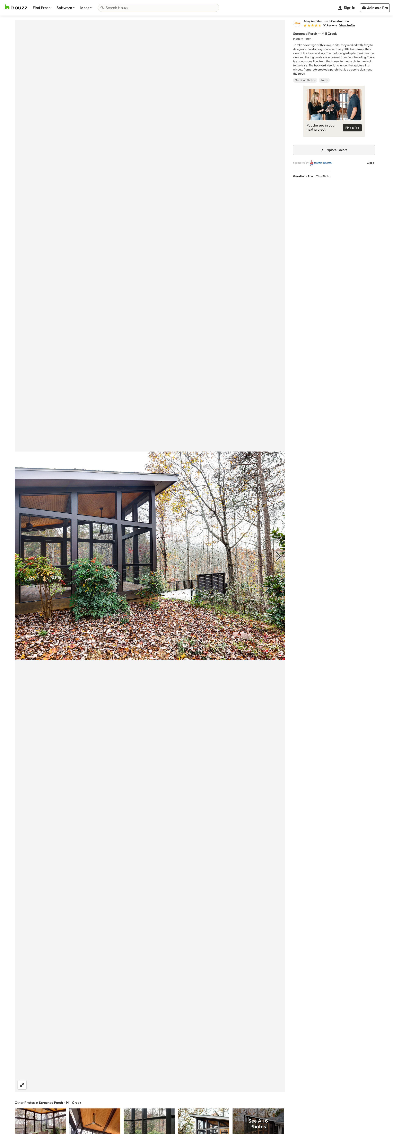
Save (163, 1085)
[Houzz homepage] (16, 7)
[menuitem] (42, 7)
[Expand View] (22, 1084)
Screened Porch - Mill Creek (60, 1103)
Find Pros (40, 8)
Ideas (84, 8)
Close (370, 163)
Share (142, 1085)
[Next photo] (278, 556)
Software (64, 8)
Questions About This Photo (311, 176)
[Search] (102, 8)
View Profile (347, 25)
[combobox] (158, 8)
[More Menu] (277, 1085)
